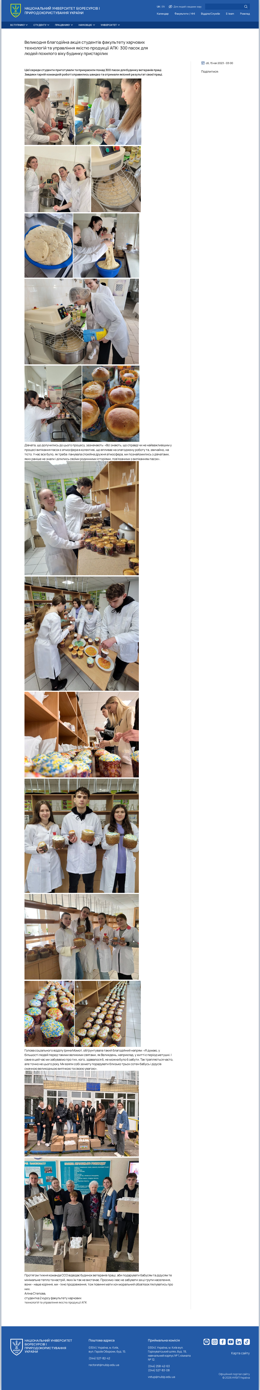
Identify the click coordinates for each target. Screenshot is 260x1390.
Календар (163, 13)
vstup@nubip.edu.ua (161, 1377)
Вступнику (17, 25)
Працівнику (62, 25)
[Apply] (246, 7)
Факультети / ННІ (185, 13)
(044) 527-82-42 (99, 1358)
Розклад (245, 13)
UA (158, 7)
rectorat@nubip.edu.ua (104, 1365)
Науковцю (85, 25)
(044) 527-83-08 (159, 1370)
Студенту (39, 25)
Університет (109, 25)
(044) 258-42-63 (159, 1366)
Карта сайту (240, 1353)
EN (163, 7)
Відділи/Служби (210, 13)
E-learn (230, 13)
